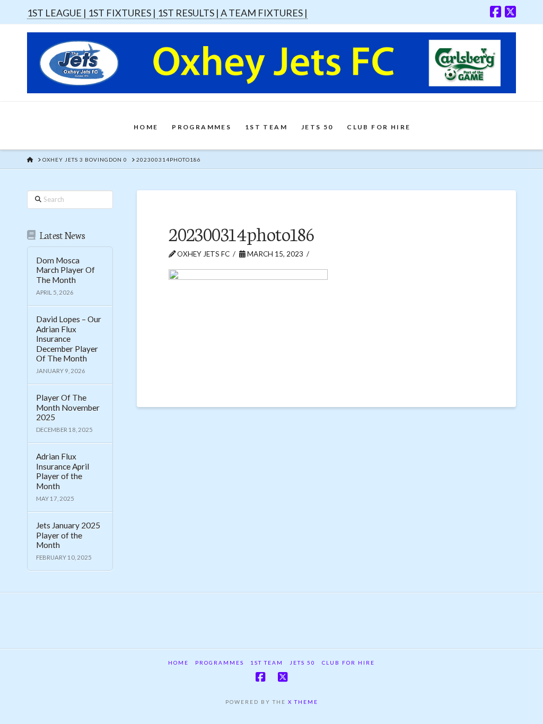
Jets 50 (303, 662)
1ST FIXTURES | (122, 13)
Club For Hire (348, 662)
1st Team (266, 662)
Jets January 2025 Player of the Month (68, 535)
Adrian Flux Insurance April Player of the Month (62, 471)
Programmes (219, 662)
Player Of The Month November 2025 (68, 407)
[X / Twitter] (510, 11)
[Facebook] (495, 11)
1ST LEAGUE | (57, 13)
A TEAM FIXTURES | (264, 13)
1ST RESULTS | (189, 13)
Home (178, 662)
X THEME (303, 702)
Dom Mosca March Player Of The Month (65, 270)
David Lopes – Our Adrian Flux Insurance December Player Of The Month (68, 338)
